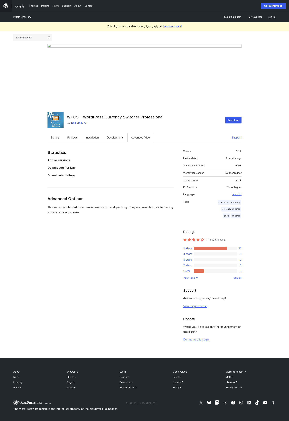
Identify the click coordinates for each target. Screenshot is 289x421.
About (16, 371)
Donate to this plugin (196, 339)
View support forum (195, 306)
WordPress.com (236, 371)
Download (233, 120)
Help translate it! (172, 26)
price (226, 216)
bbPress (232, 382)
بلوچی (48, 403)
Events (176, 377)
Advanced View (140, 137)
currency (235, 202)
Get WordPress (273, 5)
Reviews (72, 137)
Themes (71, 377)
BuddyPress (234, 387)
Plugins (70, 382)
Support (237, 137)
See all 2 (237, 194)
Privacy (17, 387)
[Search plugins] (48, 37)
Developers (126, 382)
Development (115, 137)
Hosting (17, 382)
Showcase (72, 371)
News (16, 377)
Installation (92, 137)
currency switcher (231, 209)
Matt (230, 377)
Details (55, 137)
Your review (190, 277)
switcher (236, 216)
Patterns (71, 387)
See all (237, 277)
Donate (178, 382)
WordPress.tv (128, 387)
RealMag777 (78, 122)
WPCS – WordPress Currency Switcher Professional (115, 117)
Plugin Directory (22, 16)
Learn (123, 371)
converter (224, 202)
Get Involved (180, 371)
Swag (177, 387)
